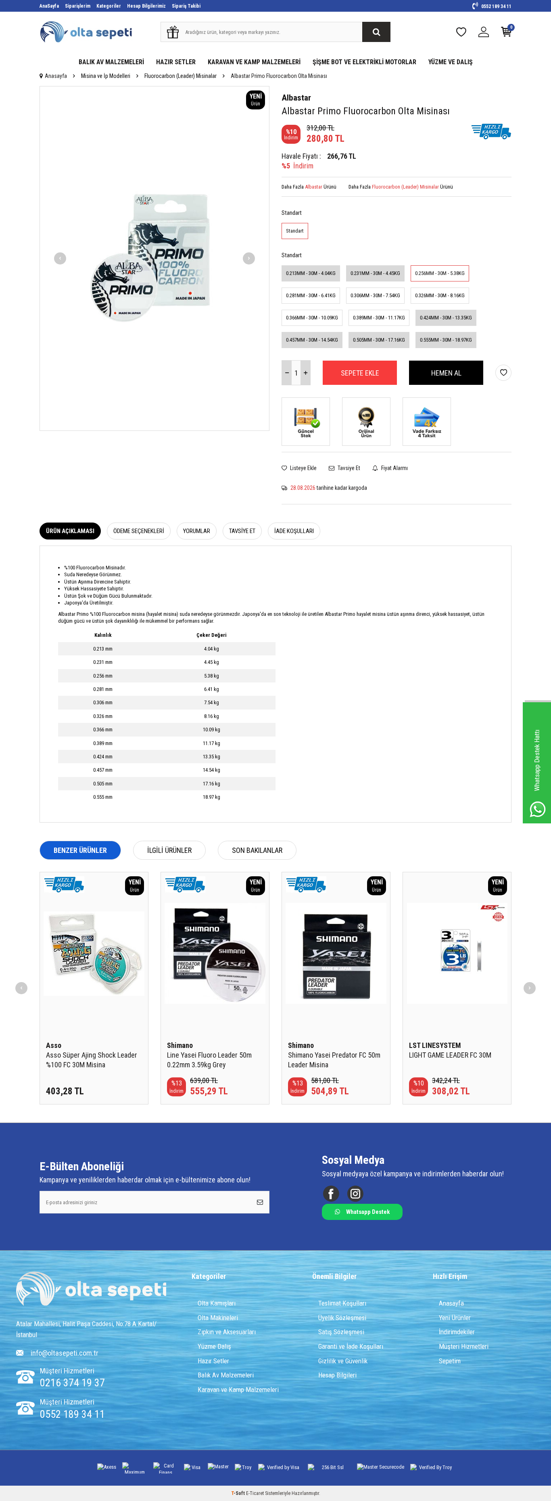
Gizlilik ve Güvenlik (342, 1361)
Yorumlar (196, 531)
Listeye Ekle (303, 468)
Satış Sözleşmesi (341, 1332)
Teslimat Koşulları (342, 1303)
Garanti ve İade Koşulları (350, 1346)
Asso (53, 1045)
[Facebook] (331, 1194)
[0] (506, 34)
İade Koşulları (294, 531)
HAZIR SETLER (176, 62)
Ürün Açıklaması (70, 531)
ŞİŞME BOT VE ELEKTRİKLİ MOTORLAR (364, 62)
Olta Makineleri (218, 1318)
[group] (154, 258)
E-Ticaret (255, 1493)
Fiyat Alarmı (394, 468)
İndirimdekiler (457, 1332)
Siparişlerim (77, 6)
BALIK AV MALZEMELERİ (111, 62)
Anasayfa (56, 76)
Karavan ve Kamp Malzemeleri (238, 1390)
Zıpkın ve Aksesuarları (227, 1332)
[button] (60, 258)
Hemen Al (446, 373)
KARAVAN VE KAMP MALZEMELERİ (254, 62)
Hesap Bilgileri (337, 1375)
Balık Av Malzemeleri (226, 1375)
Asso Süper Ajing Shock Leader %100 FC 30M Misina (91, 1060)
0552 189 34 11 (495, 6)
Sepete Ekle (360, 373)
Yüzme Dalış (214, 1346)
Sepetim (450, 1361)
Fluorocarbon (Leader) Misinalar (180, 76)
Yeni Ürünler (455, 1318)
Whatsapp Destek (368, 1211)
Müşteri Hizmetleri (463, 1346)
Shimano (180, 1045)
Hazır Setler (213, 1361)
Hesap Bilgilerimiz (146, 6)
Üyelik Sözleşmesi (342, 1318)
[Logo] (91, 1290)
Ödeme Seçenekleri (138, 531)
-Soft (238, 1493)
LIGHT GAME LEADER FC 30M (450, 1055)
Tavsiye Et (348, 468)
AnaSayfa (49, 6)
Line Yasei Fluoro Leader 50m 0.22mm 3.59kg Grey (209, 1060)
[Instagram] (355, 1194)
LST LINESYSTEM (435, 1045)
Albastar (296, 98)
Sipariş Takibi (186, 6)
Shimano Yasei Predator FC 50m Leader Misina (334, 1060)
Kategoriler (108, 6)
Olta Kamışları (217, 1303)
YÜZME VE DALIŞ (450, 62)
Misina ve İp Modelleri (105, 76)
